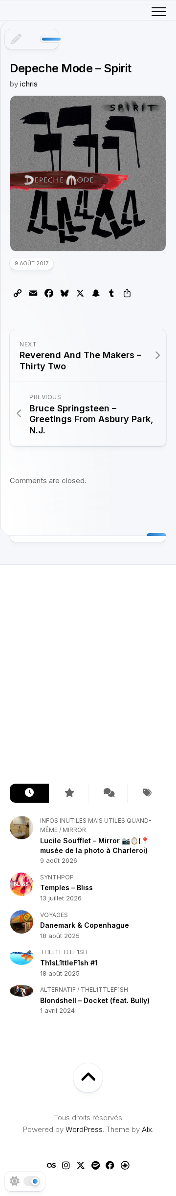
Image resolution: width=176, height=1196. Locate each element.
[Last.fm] (51, 1165)
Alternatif (58, 989)
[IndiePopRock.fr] (124, 1165)
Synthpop (57, 877)
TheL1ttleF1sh (64, 952)
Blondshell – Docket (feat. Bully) (95, 1000)
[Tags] (146, 793)
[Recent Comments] (107, 793)
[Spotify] (95, 1165)
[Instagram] (66, 1165)
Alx (147, 1129)
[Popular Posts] (68, 793)
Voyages (54, 914)
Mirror (74, 829)
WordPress (84, 1129)
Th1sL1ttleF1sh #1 (69, 963)
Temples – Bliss (66, 887)
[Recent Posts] (29, 793)
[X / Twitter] (80, 1165)
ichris (29, 83)
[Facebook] (110, 1165)
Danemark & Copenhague (84, 925)
